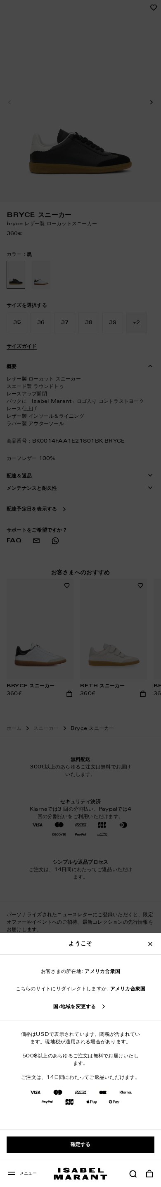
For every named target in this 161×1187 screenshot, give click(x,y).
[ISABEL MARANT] (80, 1173)
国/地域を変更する (74, 1006)
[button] (133, 1174)
